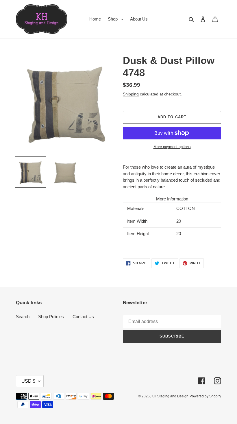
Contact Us (83, 316)
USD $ (28, 381)
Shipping (131, 94)
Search (22, 316)
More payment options (172, 147)
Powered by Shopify (205, 396)
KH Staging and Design (169, 396)
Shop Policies (51, 316)
